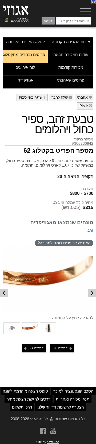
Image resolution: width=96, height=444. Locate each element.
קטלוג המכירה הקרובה (25, 41)
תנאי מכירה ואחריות (72, 399)
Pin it (86, 106)
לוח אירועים (25, 67)
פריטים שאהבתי (70, 80)
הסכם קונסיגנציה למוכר (73, 391)
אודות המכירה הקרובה (71, 41)
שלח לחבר (62, 97)
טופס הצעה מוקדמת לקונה (25, 391)
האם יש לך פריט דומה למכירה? (64, 243)
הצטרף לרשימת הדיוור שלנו (60, 407)
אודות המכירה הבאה (70, 54)
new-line (53, 442)
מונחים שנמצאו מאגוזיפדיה (61, 222)
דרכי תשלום (22, 407)
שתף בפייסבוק (33, 97)
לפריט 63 (33, 348)
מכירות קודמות (70, 67)
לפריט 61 (63, 348)
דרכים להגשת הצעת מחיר (28, 399)
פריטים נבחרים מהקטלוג (24, 54)
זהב (90, 230)
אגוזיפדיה (25, 80)
